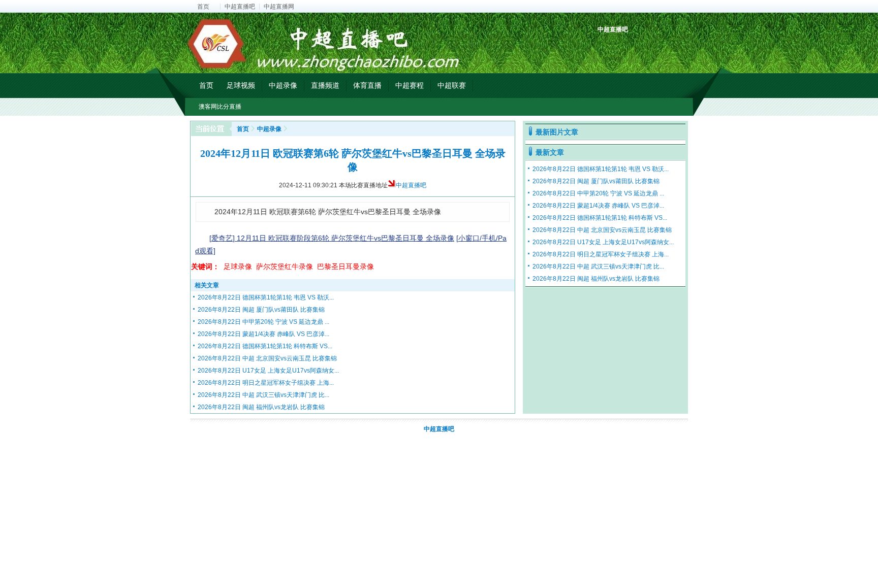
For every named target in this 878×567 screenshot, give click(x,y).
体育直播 (367, 85)
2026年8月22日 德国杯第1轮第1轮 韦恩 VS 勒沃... (266, 297)
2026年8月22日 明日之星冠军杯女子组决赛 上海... (266, 382)
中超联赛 (451, 85)
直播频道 (325, 85)
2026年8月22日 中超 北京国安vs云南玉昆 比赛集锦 (267, 358)
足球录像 (238, 266)
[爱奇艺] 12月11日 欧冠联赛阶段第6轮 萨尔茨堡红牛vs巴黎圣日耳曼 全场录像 (331, 238)
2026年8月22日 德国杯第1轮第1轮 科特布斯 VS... (265, 346)
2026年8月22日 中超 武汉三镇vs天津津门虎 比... (263, 394)
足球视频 (241, 85)
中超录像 (283, 85)
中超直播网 (279, 6)
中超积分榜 (606, 47)
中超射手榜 (630, 47)
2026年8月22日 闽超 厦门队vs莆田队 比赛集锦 (261, 309)
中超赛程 (409, 85)
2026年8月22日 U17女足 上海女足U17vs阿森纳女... (268, 370)
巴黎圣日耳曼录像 (345, 266)
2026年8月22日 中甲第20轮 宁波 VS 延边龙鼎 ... (263, 321)
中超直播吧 (240, 6)
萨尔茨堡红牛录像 (284, 266)
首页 (203, 6)
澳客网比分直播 (220, 106)
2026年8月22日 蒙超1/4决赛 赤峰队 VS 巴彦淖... (263, 334)
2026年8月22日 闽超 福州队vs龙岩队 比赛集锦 (261, 407)
